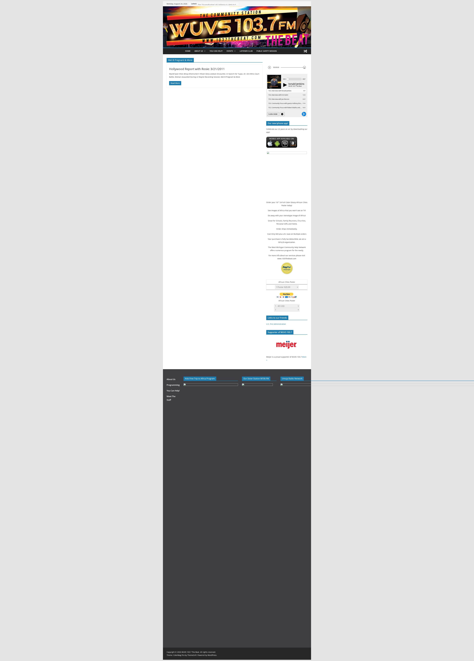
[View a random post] (305, 51)
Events (230, 51)
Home (187, 51)
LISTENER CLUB (246, 51)
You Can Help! (216, 51)
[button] (204, 51)
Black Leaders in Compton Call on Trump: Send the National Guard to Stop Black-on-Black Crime (218, 4)
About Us (171, 379)
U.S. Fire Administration (276, 324)
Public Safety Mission (267, 51)
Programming (173, 385)
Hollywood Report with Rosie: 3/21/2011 (197, 69)
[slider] (304, 67)
